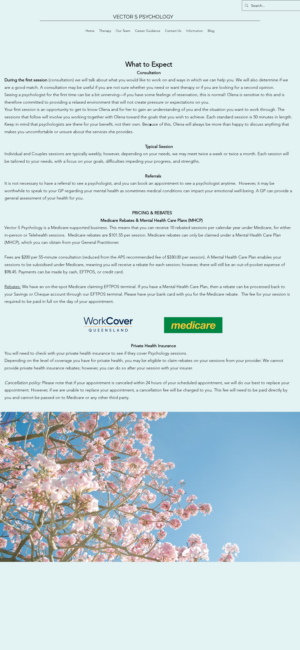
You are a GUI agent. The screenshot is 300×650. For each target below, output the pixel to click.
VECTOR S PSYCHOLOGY (143, 17)
